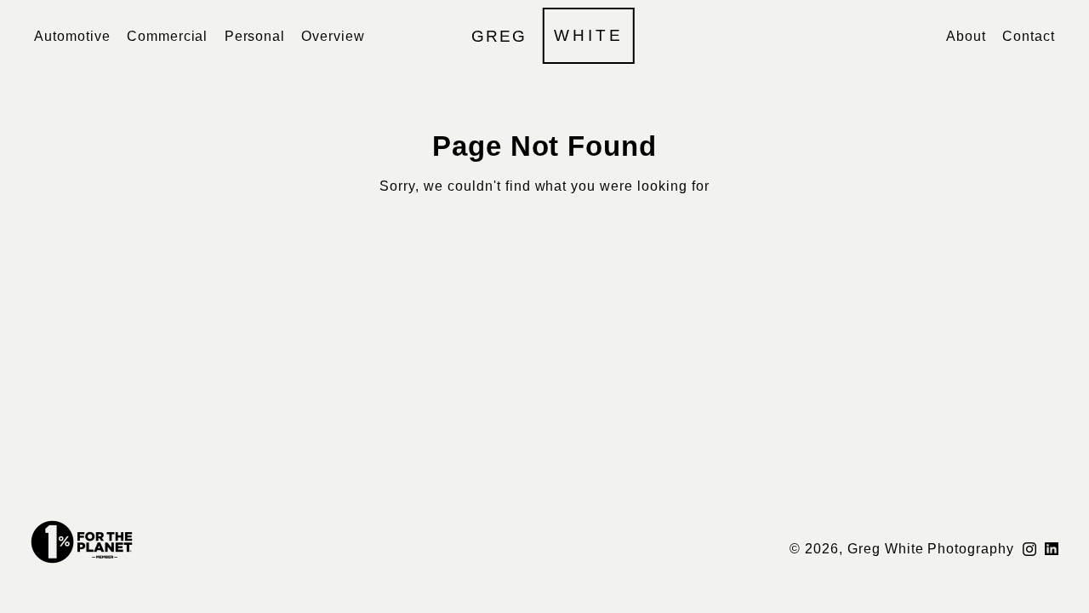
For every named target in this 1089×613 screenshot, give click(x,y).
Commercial (167, 36)
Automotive (72, 36)
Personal (255, 36)
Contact (1028, 36)
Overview (333, 36)
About (966, 36)
